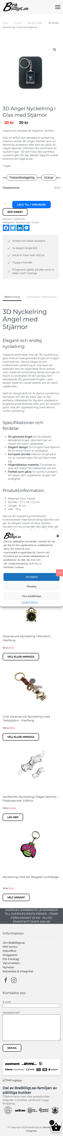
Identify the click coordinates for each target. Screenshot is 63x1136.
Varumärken (11, 963)
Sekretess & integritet (18, 971)
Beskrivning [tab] (12, 296)
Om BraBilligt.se (14, 942)
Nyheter (8, 967)
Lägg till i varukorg (31, 204)
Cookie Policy (30, 602)
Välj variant (16, 897)
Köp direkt (15, 212)
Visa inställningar (31, 596)
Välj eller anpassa (20, 656)
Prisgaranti (10, 955)
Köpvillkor (9, 950)
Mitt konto (10, 946)
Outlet (35, 222)
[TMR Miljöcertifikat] (12, 1080)
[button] (57, 536)
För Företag (11, 959)
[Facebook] (6, 228)
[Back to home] (16, 7)
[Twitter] (13, 228)
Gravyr (49, 177)
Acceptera (31, 576)
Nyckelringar (23, 222)
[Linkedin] (20, 228)
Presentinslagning (21, 177)
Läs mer (12, 817)
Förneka (31, 586)
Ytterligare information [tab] (42, 296)
